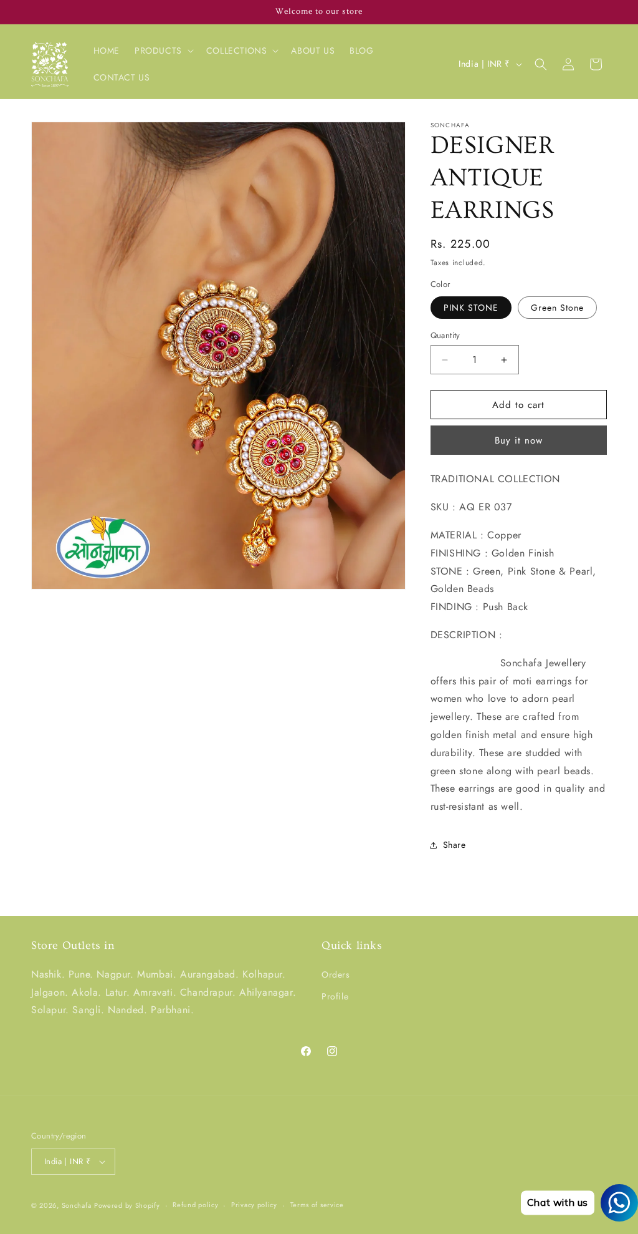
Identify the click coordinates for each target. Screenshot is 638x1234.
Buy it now (519, 440)
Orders (335, 974)
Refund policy (195, 1205)
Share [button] (454, 844)
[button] (163, 50)
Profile (334, 996)
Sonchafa (77, 1205)
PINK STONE (471, 307)
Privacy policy (254, 1205)
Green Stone (557, 307)
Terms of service (317, 1205)
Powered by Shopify (127, 1205)
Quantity (445, 335)
